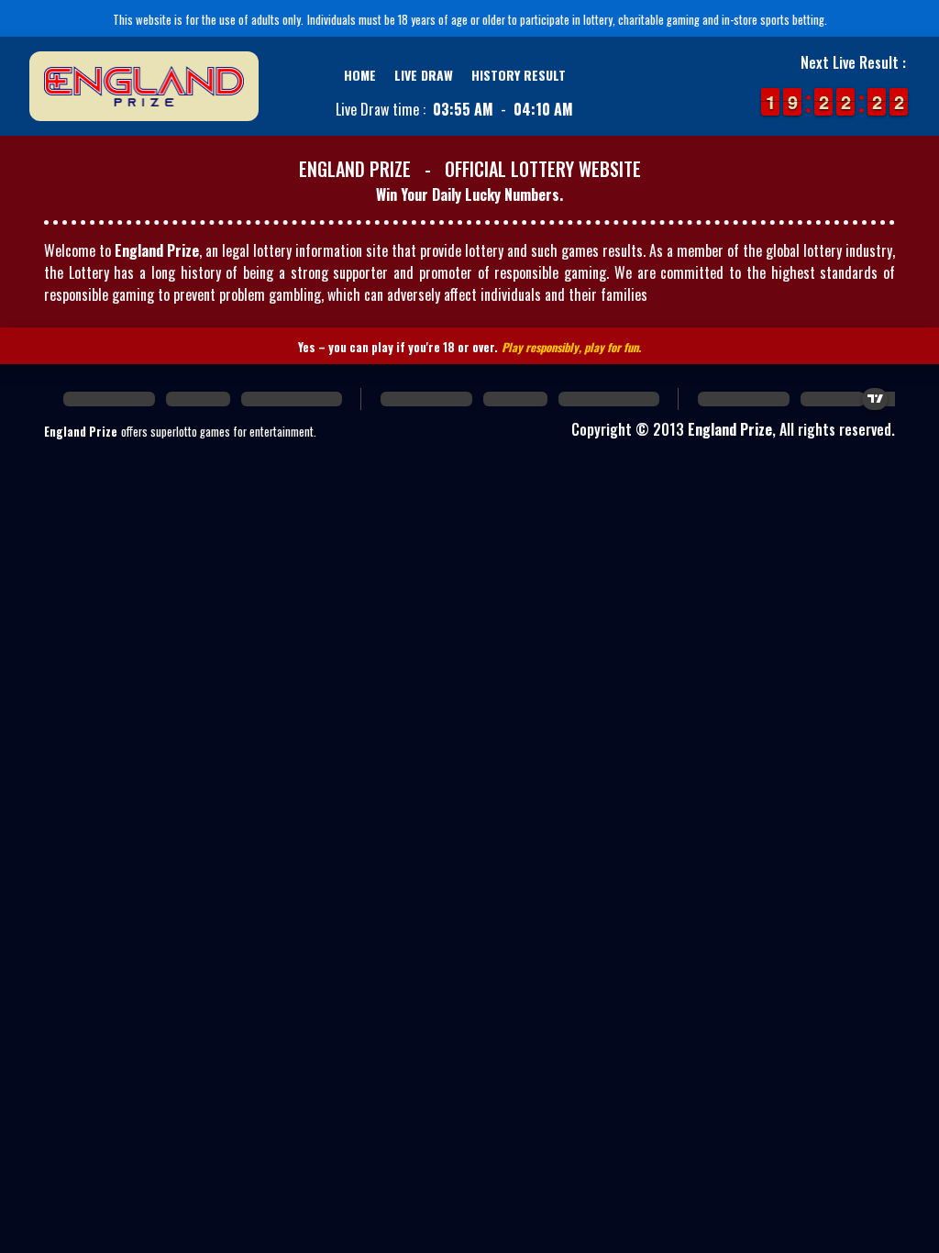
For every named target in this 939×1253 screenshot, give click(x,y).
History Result (518, 74)
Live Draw (423, 74)
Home (360, 74)
